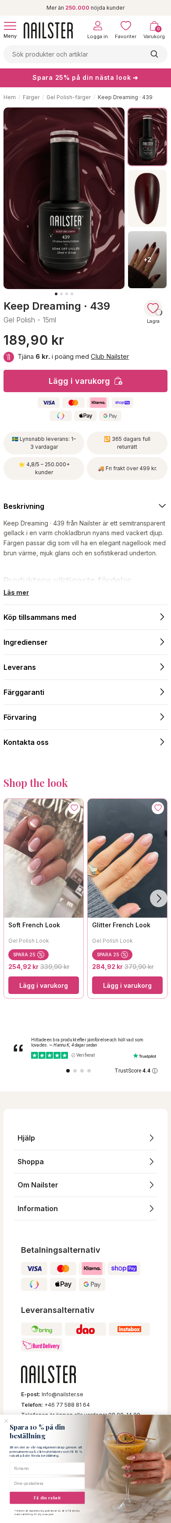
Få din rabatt (47, 1497)
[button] (85, 1138)
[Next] (158, 898)
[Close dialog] (6, 1421)
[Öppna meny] (10, 26)
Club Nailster (110, 356)
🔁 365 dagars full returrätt (127, 443)
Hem (10, 97)
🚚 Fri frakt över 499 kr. (127, 468)
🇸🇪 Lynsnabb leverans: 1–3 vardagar (44, 443)
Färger (31, 97)
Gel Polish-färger (68, 97)
